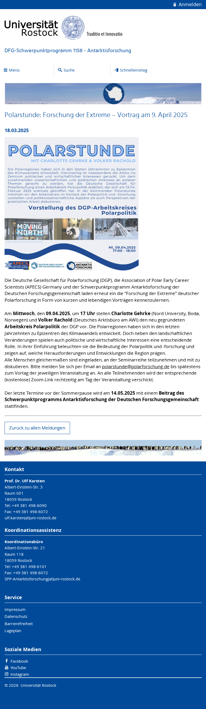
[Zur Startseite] (64, 27)
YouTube (18, 667)
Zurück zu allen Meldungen (37, 428)
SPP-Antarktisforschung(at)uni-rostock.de (42, 578)
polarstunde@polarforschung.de (136, 367)
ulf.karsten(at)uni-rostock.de (30, 517)
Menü (14, 70)
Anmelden (189, 4)
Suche (69, 70)
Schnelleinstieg (133, 70)
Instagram (19, 674)
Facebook (19, 661)
